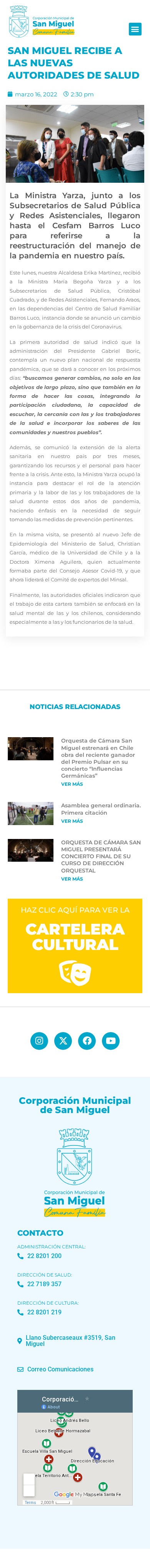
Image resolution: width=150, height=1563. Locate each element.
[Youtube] (111, 1041)
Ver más (72, 784)
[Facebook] (87, 1041)
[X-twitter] (63, 1041)
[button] (135, 29)
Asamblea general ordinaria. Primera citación (101, 809)
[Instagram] (39, 1041)
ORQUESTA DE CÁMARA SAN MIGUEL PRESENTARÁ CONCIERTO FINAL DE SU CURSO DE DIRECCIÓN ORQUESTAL (101, 856)
